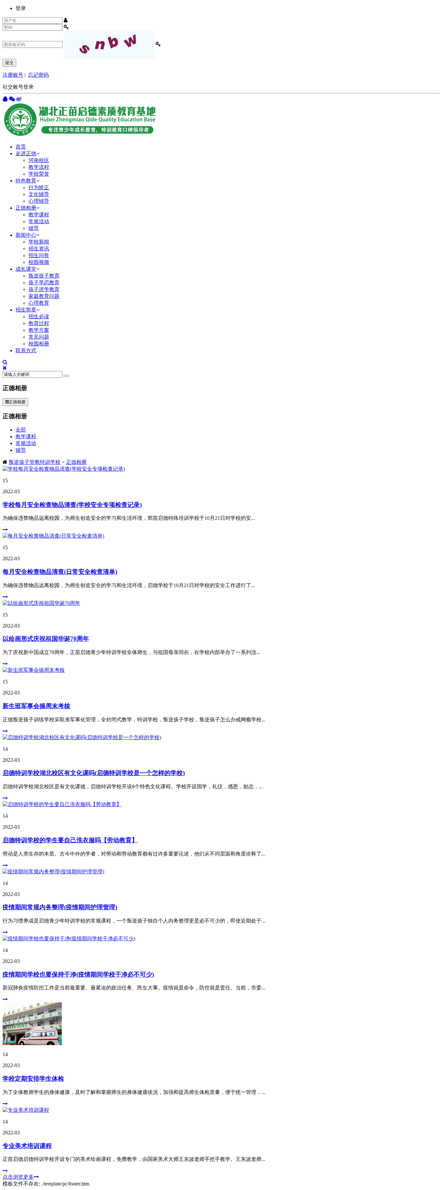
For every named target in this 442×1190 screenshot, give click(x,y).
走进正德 (26, 153)
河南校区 (38, 160)
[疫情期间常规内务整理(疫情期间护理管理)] (53, 871)
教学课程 (38, 214)
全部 (21, 429)
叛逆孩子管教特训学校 (35, 462)
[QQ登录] (5, 99)
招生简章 (26, 309)
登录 (21, 8)
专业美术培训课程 (27, 1145)
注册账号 (13, 75)
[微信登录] (12, 99)
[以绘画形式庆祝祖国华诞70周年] (41, 603)
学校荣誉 (38, 174)
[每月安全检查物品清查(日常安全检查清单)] (53, 536)
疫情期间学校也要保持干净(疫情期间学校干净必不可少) (78, 974)
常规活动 (38, 221)
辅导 (33, 228)
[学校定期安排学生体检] (32, 1043)
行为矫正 (38, 187)
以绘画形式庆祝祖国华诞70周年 (46, 638)
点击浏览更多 (18, 1177)
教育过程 (38, 323)
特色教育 (26, 180)
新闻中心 (26, 235)
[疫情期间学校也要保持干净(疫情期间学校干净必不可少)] (69, 938)
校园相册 (38, 343)
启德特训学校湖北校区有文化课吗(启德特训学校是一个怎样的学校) (94, 773)
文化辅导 (38, 194)
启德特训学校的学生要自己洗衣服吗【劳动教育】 (70, 840)
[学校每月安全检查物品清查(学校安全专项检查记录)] (64, 469)
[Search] (66, 376)
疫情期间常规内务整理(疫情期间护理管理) (60, 907)
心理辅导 (38, 201)
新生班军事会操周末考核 (36, 706)
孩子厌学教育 (44, 289)
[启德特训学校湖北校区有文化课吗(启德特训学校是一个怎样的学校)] (82, 737)
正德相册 (26, 208)
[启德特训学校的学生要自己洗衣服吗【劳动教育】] (62, 804)
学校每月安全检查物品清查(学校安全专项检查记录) (72, 504)
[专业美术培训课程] (26, 1110)
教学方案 (38, 330)
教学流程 (38, 167)
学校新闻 (38, 242)
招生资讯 (38, 248)
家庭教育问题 (44, 296)
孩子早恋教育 (44, 282)
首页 (21, 146)
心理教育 (38, 303)
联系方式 (26, 350)
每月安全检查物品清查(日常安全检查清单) (60, 571)
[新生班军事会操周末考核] (34, 670)
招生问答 (38, 255)
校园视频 (38, 262)
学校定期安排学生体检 (33, 1078)
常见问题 (38, 337)
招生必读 (38, 316)
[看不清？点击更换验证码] (109, 45)
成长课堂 (26, 269)
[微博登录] (18, 99)
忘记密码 (38, 75)
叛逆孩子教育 (44, 275)
